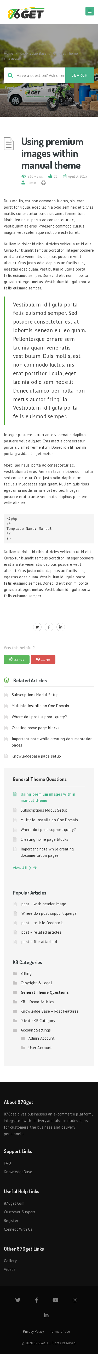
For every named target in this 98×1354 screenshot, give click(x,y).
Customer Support (20, 1211)
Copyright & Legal (36, 982)
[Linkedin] (46, 1315)
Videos (10, 1269)
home (8, 53)
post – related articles (41, 932)
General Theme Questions (40, 779)
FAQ (7, 1163)
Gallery (10, 1260)
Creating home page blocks (36, 727)
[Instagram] (75, 1300)
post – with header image (43, 903)
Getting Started (44, 87)
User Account (40, 1047)
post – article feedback (42, 922)
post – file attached (39, 941)
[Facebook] (36, 1300)
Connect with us (18, 1229)
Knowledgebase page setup (36, 756)
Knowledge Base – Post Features (50, 1011)
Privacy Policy (33, 1331)
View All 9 (23, 867)
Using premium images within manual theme (48, 797)
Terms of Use (60, 1331)
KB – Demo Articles (37, 1001)
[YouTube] (55, 1300)
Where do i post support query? (39, 716)
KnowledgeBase (18, 1171)
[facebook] (49, 627)
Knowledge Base (33, 53)
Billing (26, 973)
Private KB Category (38, 1020)
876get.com (14, 1203)
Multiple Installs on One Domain (40, 705)
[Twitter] (18, 1300)
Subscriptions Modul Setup (35, 694)
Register (11, 1220)
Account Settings (36, 1030)
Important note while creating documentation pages (52, 742)
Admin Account (41, 1038)
